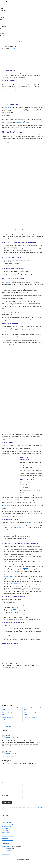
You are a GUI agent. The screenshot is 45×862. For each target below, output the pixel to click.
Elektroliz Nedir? (10, 717)
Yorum (3, 767)
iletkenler (8, 282)
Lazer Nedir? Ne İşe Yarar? (35, 707)
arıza (24, 614)
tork (30, 490)
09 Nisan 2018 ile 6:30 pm (11, 753)
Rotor (21, 470)
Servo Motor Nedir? (33, 717)
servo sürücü (25, 445)
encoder (40, 564)
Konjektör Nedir (5, 828)
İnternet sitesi (5, 795)
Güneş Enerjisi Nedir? (33, 712)
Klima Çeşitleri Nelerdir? (7, 834)
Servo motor (4, 505)
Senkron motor (13, 571)
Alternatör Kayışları (6, 832)
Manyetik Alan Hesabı (6, 822)
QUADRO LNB (5, 838)
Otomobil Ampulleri (6, 848)
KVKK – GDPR (5, 830)
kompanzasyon (19, 122)
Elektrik (5, 260)
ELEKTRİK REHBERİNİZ (8, 2)
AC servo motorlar (13, 583)
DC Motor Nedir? (10, 712)
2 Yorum (15, 48)
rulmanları (6, 558)
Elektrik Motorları (9, 726)
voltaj (39, 524)
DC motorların (8, 107)
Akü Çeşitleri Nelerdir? (6, 826)
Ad (3, 782)
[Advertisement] (22, 60)
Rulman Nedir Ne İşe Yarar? (7, 824)
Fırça (5, 556)
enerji (18, 610)
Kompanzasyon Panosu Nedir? (13, 707)
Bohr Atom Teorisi (5, 846)
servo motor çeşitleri (19, 527)
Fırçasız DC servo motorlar (10, 576)
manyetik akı (25, 568)
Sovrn (42, 723)
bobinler (14, 609)
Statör (30, 304)
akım (18, 499)
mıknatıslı (29, 522)
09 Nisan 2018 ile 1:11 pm (11, 737)
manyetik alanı (29, 134)
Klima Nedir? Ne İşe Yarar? (7, 836)
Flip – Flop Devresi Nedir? (7, 840)
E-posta (4, 789)
